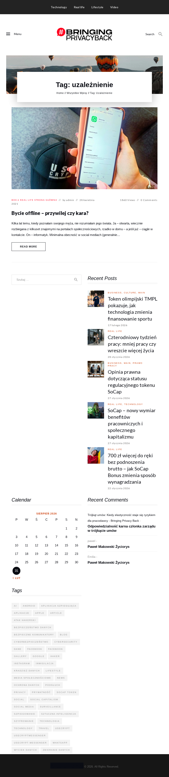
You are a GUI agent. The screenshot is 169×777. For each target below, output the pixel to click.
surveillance (50, 707)
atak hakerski (25, 620)
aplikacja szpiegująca (58, 606)
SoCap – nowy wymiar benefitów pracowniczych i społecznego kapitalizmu (132, 423)
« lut (16, 578)
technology (133, 404)
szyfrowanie (24, 721)
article (56, 613)
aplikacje (21, 613)
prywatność (41, 692)
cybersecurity (65, 642)
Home (60, 93)
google (39, 656)
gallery (20, 656)
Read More (28, 246)
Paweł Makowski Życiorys (108, 547)
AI (15, 606)
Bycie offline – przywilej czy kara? (50, 213)
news (61, 678)
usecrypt (62, 728)
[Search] (160, 34)
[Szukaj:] (46, 279)
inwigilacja (45, 663)
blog (64, 635)
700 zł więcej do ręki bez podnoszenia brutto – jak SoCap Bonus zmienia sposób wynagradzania (132, 468)
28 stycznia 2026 (119, 356)
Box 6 (15, 200)
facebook (34, 649)
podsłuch (52, 685)
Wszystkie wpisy (77, 93)
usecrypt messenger (30, 743)
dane (17, 649)
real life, (116, 404)
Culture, (131, 293)
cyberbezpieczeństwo (31, 642)
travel (44, 728)
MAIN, (128, 363)
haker (55, 656)
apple (39, 613)
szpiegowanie (24, 714)
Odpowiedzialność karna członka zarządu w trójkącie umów (121, 528)
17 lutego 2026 (117, 325)
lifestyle (53, 671)
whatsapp (60, 743)
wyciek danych (25, 750)
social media (24, 707)
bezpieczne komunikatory (34, 635)
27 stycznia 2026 (119, 398)
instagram (22, 663)
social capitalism (44, 699)
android (29, 606)
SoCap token (66, 692)
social (19, 699)
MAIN (141, 293)
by (68, 200)
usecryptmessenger (30, 735)
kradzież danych (27, 671)
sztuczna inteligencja (58, 714)
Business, (116, 293)
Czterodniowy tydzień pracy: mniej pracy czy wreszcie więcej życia (132, 343)
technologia (50, 721)
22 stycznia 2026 (119, 488)
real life (27, 200)
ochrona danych (26, 685)
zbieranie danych (56, 750)
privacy (20, 692)
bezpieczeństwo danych (32, 627)
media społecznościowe (32, 678)
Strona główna (45, 200)
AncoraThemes (66, 766)
